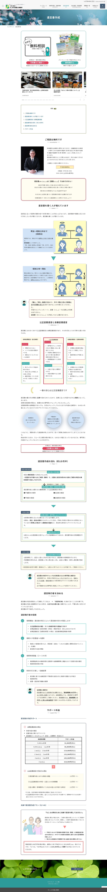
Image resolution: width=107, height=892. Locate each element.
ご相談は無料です (30, 113)
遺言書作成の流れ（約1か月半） (34, 123)
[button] (80, 99)
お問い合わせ (77, 869)
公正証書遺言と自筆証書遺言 (33, 119)
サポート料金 (29, 129)
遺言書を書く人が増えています (34, 116)
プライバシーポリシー (53, 884)
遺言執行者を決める (31, 126)
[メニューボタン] (3, 6)
